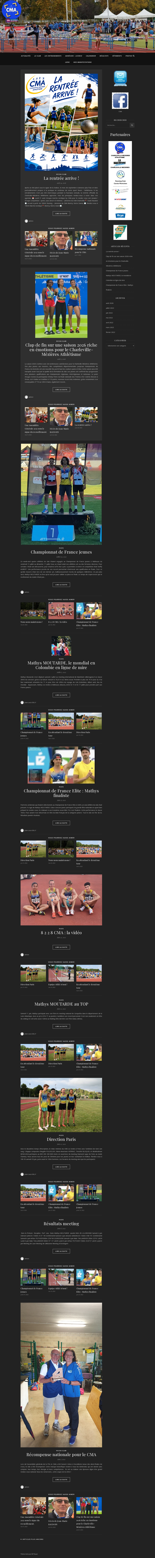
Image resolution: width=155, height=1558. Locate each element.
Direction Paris (83, 732)
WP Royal (34, 1554)
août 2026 (109, 303)
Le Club (37, 56)
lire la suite (61, 213)
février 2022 (110, 332)
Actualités (26, 56)
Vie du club (61, 174)
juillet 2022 (110, 308)
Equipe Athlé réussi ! (57, 984)
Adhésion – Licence (73, 56)
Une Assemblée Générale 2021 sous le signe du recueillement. (36, 252)
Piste (61, 548)
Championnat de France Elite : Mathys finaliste (61, 793)
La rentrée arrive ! (61, 178)
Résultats (104, 56)
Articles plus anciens (32, 1539)
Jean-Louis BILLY (30, 702)
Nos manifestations (82, 62)
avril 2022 (109, 322)
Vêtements (117, 56)
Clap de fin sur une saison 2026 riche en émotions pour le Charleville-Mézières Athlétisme (61, 349)
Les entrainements (53, 56)
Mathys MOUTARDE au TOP (61, 1004)
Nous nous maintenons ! (31, 622)
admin (31, 221)
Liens (67, 62)
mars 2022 (110, 327)
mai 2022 (109, 318)
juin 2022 (109, 313)
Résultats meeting (61, 1223)
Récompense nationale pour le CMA (61, 1454)
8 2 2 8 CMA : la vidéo (57, 622)
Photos (129, 56)
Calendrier (91, 56)
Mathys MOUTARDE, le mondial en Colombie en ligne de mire (61, 665)
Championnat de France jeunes (61, 552)
